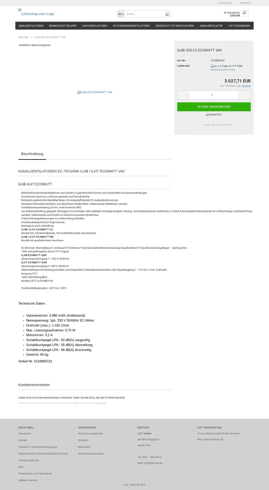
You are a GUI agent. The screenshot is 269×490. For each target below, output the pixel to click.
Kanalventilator (211, 25)
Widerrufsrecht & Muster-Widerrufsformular (43, 453)
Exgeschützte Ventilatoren (175, 25)
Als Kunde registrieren (90, 433)
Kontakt (22, 440)
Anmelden (101, 402)
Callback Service (27, 480)
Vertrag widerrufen (28, 460)
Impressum (24, 433)
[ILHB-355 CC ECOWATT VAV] (94, 92)
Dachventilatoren (94, 25)
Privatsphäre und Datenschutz (35, 473)
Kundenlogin (224, 3)
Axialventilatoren (31, 25)
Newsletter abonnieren (91, 453)
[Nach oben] (258, 484)
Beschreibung (32, 154)
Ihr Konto (83, 440)
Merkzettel (244, 3)
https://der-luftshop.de (210, 439)
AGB (20, 467)
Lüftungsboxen (239, 25)
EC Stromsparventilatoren (131, 25)
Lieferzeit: (183, 65)
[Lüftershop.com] (65, 14)
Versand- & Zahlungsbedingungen (37, 446)
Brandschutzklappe (62, 25)
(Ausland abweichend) (223, 69)
